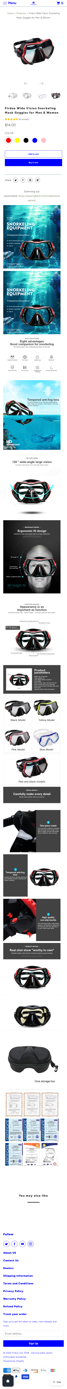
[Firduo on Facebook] (15, 1244)
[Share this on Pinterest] (30, 180)
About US (9, 1252)
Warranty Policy (14, 1298)
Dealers (8, 1268)
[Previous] (25, 83)
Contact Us (11, 1260)
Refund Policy (13, 1306)
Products (21, 13)
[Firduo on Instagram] (31, 1244)
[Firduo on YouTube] (23, 1244)
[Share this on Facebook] (22, 180)
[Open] (7, 1381)
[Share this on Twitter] (15, 180)
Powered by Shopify (13, 1361)
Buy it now (33, 162)
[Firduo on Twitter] (7, 1244)
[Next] (41, 83)
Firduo (15, 1353)
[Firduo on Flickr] (36, 1244)
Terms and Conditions (18, 1283)
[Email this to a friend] (37, 180)
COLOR (9, 133)
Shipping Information (18, 1275)
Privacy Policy (13, 1291)
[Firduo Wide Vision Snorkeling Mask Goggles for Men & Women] (33, 51)
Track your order (15, 1314)
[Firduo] (33, 3)
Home (10, 13)
